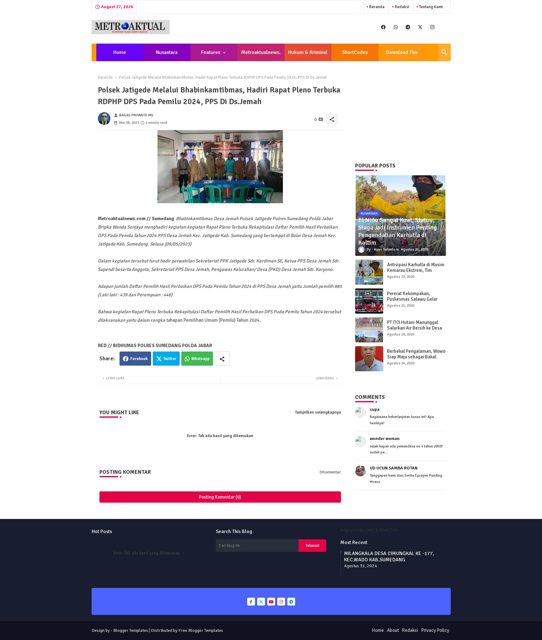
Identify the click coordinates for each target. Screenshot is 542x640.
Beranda (376, 6)
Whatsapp (200, 358)
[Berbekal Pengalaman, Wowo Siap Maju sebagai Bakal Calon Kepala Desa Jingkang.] (369, 358)
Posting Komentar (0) (220, 497)
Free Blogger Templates (200, 630)
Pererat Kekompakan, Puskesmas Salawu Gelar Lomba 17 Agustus (412, 299)
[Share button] (222, 359)
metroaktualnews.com (260, 55)
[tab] (119, 52)
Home (119, 52)
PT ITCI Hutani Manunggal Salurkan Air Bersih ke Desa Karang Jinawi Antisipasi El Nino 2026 (414, 331)
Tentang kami (430, 6)
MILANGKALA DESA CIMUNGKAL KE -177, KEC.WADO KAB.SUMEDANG (389, 556)
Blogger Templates (130, 630)
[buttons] (383, 27)
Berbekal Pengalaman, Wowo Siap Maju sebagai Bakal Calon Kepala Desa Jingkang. (416, 356)
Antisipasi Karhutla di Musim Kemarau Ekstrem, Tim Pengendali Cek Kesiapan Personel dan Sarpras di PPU (415, 273)
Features (210, 52)
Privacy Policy (435, 630)
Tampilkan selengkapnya (318, 412)
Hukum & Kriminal (307, 52)
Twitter (169, 358)
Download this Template (402, 55)
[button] (444, 52)
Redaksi (401, 6)
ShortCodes (355, 52)
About (393, 630)
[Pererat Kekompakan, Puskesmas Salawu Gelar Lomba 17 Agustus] (369, 301)
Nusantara (167, 52)
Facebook (139, 358)
